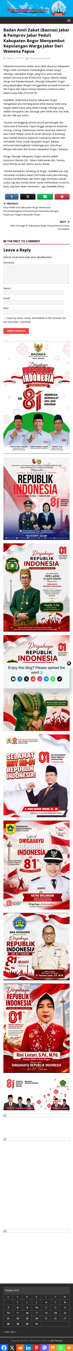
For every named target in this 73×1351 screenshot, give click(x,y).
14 (8, 1312)
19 (55, 1312)
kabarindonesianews (40, 58)
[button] (68, 20)
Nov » (13, 1331)
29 (17, 1323)
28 (8, 1323)
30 (27, 1323)
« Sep (6, 1331)
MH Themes (56, 1340)
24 (36, 1318)
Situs (6, 308)
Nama (7, 288)
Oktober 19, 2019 (15, 58)
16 (27, 1312)
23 (27, 1318)
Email (6, 298)
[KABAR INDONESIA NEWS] (36, 14)
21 (8, 1318)
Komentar (8, 262)
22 (17, 1318)
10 (36, 1307)
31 (36, 1323)
